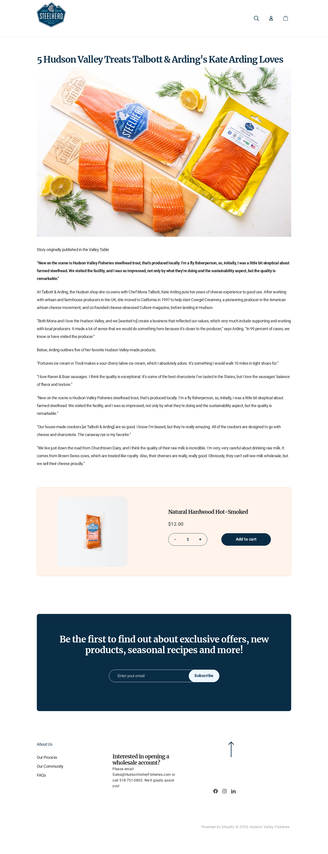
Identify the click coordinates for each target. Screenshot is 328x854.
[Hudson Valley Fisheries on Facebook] (215, 791)
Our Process (47, 757)
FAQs (41, 775)
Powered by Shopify (218, 827)
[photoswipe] (92, 532)
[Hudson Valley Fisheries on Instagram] (224, 791)
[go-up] (211, 747)
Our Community (50, 766)
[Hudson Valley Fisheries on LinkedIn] (233, 791)
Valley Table (99, 249)
